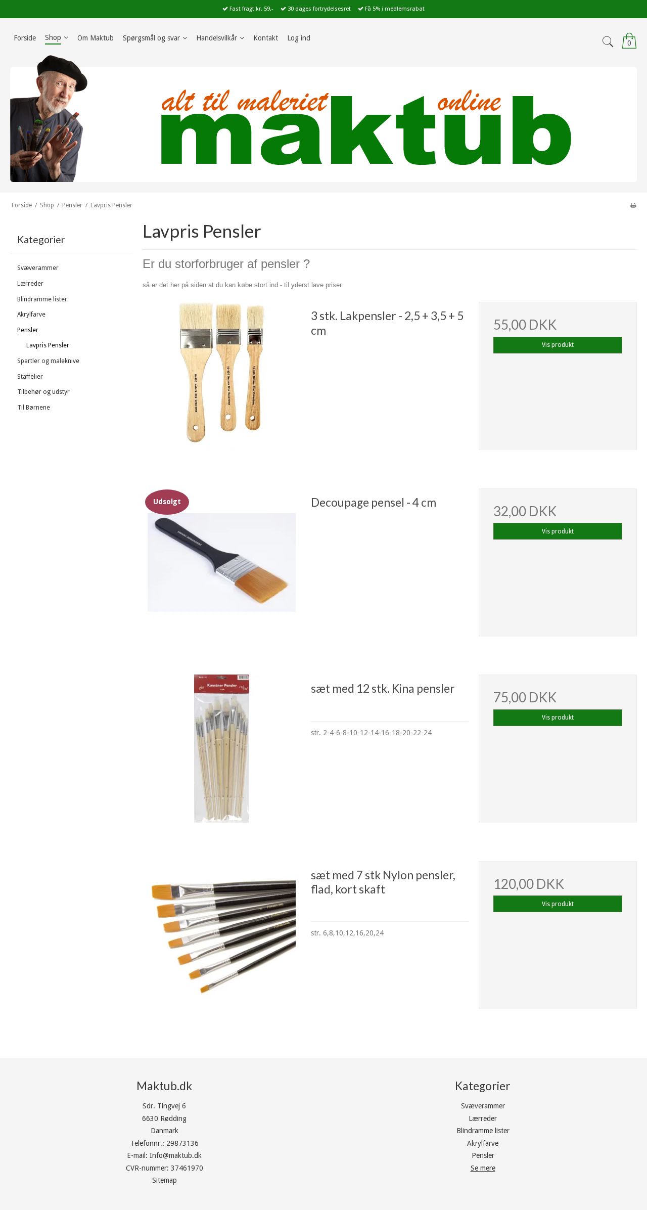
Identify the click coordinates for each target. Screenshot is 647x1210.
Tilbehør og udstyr (43, 391)
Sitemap (164, 1180)
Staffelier (30, 376)
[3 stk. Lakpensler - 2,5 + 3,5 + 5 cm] (221, 381)
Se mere (483, 1168)
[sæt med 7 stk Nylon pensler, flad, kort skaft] (221, 940)
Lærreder (30, 283)
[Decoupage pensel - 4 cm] (221, 567)
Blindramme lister (42, 299)
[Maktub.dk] (323, 118)
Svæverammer (38, 268)
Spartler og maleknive (48, 361)
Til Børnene (33, 407)
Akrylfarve (31, 314)
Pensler (27, 330)
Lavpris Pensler (47, 345)
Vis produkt (558, 344)
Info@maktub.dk (176, 1155)
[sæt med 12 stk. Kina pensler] (221, 753)
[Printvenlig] (633, 205)
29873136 (182, 1143)
